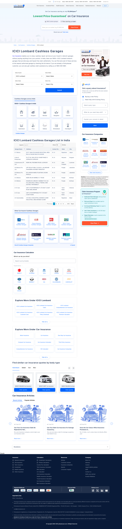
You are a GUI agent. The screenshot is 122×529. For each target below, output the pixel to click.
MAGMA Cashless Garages (51, 239)
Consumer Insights (66, 469)
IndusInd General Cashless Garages (21, 239)
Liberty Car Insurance (103, 166)
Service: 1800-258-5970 (81, 1)
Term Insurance (19, 465)
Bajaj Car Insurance (86, 143)
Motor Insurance (24, 335)
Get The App (57, 1)
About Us (87, 460)
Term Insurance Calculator (44, 467)
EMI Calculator (41, 469)
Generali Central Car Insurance (85, 155)
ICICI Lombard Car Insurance (24, 306)
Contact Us (105, 1)
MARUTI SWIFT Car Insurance (46, 386)
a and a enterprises (18, 158)
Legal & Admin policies (91, 467)
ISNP (86, 469)
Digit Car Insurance (103, 143)
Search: (21, 145)
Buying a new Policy (91, 96)
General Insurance (19, 460)
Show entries (59, 145)
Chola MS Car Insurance (94, 143)
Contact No (55, 149)
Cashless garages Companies (26, 245)
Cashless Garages (31, 45)
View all (44, 321)
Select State (18, 80)
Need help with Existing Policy (95, 99)
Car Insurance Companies (64, 349)
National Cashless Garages (66, 239)
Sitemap (87, 462)
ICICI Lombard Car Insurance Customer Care (24, 313)
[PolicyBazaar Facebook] (93, 490)
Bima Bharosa (19, 498)
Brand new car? (61, 32)
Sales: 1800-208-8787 (67, 1)
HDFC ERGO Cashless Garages (51, 224)
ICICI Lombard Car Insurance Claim (44, 306)
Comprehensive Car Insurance (24, 349)
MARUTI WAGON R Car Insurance (23, 386)
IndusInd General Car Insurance (94, 166)
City (70, 149)
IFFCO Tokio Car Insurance (86, 166)
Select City (47, 80)
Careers (87, 465)
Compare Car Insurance (24, 342)
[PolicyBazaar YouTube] (106, 490)
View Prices (74, 27)
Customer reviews (66, 462)
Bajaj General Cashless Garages (21, 224)
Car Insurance (21, 45)
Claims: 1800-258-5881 (95, 1)
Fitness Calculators (44, 462)
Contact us (88, 471)
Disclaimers (17, 447)
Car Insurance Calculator (44, 342)
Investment (18, 467)
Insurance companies (67, 465)
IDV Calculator (44, 349)
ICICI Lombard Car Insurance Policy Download (44, 313)
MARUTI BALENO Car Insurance (69, 386)
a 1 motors (17, 152)
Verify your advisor (90, 474)
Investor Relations (90, 476)
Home (15, 45)
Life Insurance (18, 462)
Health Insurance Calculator (44, 476)
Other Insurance (19, 471)
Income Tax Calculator (43, 465)
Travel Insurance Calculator (44, 478)
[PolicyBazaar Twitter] (97, 490)
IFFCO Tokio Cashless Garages (66, 224)
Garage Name (18, 149)
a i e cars (17, 187)
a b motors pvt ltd (19, 168)
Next (72, 204)
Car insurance (16, 56)
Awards (63, 467)
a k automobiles (19, 198)
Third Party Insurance (64, 342)
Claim (49, 1)
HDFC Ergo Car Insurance (94, 154)
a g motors (18, 177)
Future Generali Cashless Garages (36, 224)
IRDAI (13, 498)
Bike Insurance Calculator (44, 483)
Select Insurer (18, 72)
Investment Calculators (45, 460)
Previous (49, 204)
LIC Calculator (40, 471)
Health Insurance (19, 469)
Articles (63, 460)
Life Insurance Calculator (43, 474)
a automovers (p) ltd (19, 163)
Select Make (48, 72)
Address (28, 149)
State (63, 149)
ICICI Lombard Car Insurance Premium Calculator (64, 313)
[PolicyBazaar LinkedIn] (102, 490)
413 (68, 204)
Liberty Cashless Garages (36, 239)
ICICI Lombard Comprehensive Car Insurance (64, 306)
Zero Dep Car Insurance (64, 335)
